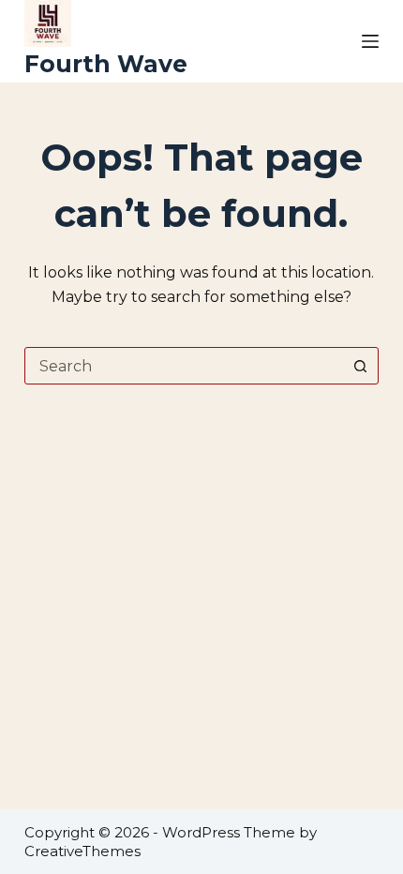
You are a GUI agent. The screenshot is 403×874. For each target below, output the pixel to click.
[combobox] (183, 365)
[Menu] (370, 41)
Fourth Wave (105, 64)
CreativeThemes (82, 851)
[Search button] (360, 366)
